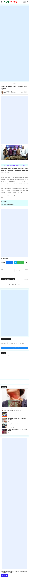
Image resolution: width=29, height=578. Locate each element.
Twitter (15, 262)
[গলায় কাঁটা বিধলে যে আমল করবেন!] (14, 398)
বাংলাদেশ (4, 83)
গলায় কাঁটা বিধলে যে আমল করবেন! (8, 408)
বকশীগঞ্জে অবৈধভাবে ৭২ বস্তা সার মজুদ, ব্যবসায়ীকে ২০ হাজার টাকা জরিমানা (17, 419)
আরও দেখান (26, 279)
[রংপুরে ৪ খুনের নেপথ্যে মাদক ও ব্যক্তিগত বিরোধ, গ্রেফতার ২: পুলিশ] (4, 414)
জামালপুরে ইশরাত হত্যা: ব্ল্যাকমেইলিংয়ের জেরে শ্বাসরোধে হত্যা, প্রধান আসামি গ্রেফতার (17, 424)
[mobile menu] (1, 2)
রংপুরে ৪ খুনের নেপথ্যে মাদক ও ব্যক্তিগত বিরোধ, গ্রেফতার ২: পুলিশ (17, 412)
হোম (1, 83)
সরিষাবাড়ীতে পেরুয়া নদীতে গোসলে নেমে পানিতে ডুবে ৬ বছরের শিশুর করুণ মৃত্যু (17, 430)
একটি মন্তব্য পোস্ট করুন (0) (14, 348)
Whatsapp (20, 262)
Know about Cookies (6, 572)
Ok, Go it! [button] (4, 575)
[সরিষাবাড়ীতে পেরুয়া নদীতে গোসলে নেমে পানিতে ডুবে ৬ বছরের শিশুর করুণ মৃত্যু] (4, 431)
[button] (27, 2)
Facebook (9, 262)
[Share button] (26, 262)
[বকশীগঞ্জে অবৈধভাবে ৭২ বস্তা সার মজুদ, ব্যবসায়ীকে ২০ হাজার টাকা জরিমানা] (4, 420)
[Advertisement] (14, 43)
